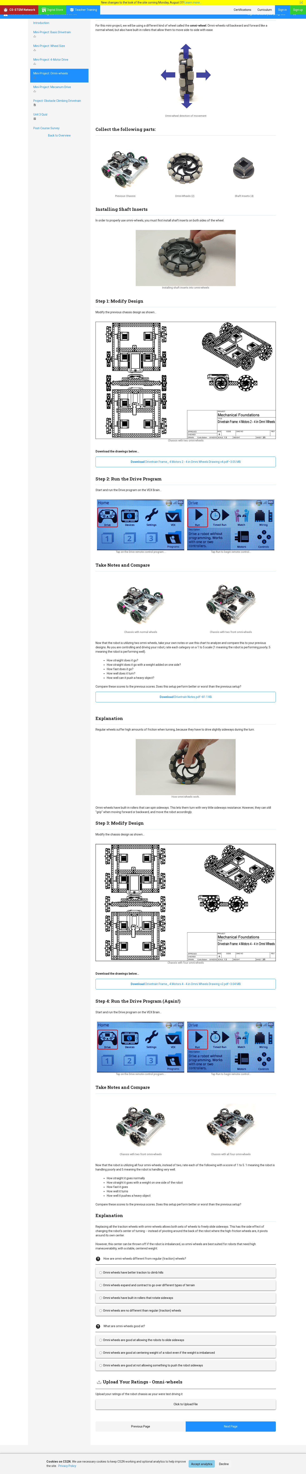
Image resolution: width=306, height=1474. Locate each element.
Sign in (282, 9)
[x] (301, 2)
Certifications (242, 9)
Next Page (231, 1426)
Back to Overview (59, 135)
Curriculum (264, 9)
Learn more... (193, 2)
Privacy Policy (67, 1466)
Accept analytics (201, 1464)
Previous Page (140, 1426)
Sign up (298, 9)
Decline (224, 1464)
